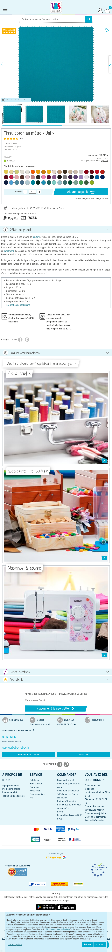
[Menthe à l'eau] (54, 182)
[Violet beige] (54, 177)
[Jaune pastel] (6, 172)
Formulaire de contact (28, 754)
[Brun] (22, 177)
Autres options (15, 944)
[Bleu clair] (11, 182)
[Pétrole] (97, 177)
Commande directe (66, 780)
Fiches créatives (37, 794)
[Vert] (70, 182)
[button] (4, 64)
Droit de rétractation (66, 801)
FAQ (32, 797)
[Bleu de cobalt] (92, 177)
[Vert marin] (65, 182)
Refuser (87, 944)
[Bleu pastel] (27, 182)
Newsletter (35, 790)
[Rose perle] (27, 177)
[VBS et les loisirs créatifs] (56, 7)
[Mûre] (49, 177)
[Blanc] (86, 177)
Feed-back (83, 754)
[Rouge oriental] (92, 172)
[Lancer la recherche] (88, 19)
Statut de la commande (95, 817)
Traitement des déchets (13, 796)
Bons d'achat (36, 783)
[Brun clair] (59, 172)
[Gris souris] (65, 177)
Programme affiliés (11, 788)
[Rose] (43, 177)
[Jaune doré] (38, 172)
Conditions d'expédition (68, 790)
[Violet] (75, 177)
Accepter (99, 944)
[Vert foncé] (38, 182)
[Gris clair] (81, 172)
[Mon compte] (100, 10)
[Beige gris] (75, 172)
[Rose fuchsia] (11, 177)
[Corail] (102, 172)
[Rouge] (86, 172)
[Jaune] (49, 172)
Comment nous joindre (95, 813)
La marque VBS (9, 792)
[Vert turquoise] (33, 182)
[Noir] (59, 177)
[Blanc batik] (22, 172)
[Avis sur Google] (56, 856)
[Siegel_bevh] (17, 871)
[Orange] (33, 172)
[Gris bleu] (22, 182)
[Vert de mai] (92, 182)
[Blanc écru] (27, 172)
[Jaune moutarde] (43, 172)
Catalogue (34, 780)
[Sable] (70, 172)
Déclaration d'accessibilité (69, 815)
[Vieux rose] (16, 177)
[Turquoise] (43, 182)
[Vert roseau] (86, 182)
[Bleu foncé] (6, 182)
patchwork (9, 251)
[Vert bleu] (49, 182)
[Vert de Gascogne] (75, 182)
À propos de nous (10, 785)
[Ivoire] (54, 172)
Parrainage (35, 787)
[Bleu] (102, 177)
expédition (104, 161)
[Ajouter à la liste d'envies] (107, 30)
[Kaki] (65, 172)
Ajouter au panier (78, 192)
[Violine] (70, 177)
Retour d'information (94, 820)
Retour (60, 811)
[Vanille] (11, 172)
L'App (59, 818)
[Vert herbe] (81, 182)
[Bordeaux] (6, 177)
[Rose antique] (33, 177)
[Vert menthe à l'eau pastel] (59, 182)
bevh (27, 865)
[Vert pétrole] (16, 182)
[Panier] (107, 10)
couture (36, 237)
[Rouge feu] (97, 172)
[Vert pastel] (16, 172)
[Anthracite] (38, 177)
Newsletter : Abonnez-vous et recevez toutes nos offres (56, 693)
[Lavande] (81, 177)
